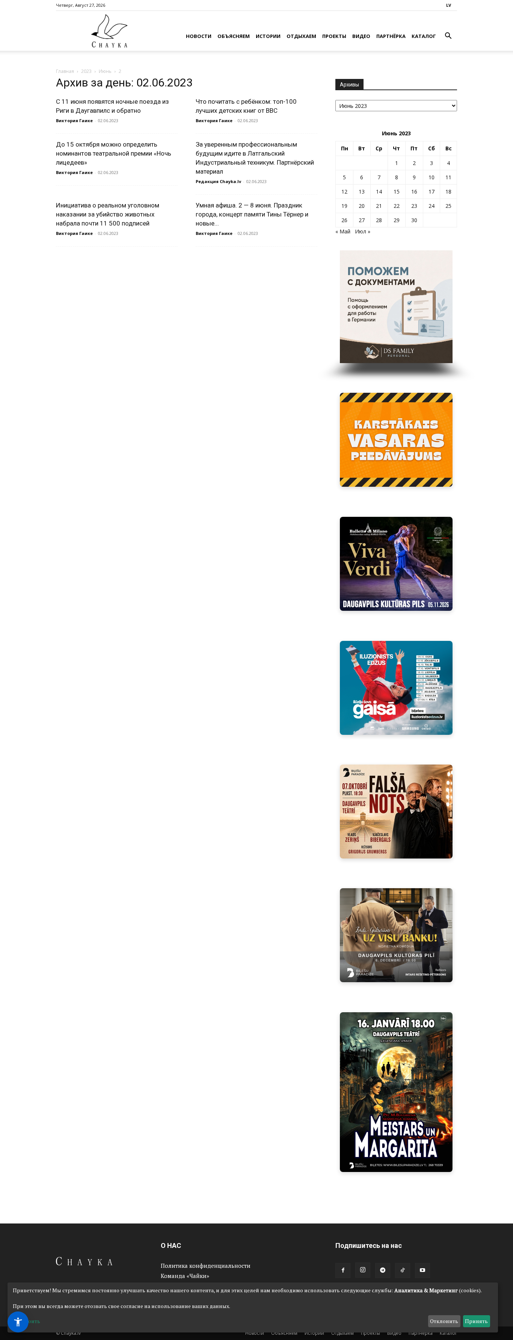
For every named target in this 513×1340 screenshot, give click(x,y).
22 (397, 205)
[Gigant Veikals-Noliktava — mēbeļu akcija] (396, 440)
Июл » (362, 231)
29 (397, 220)
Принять (476, 1321)
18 (448, 191)
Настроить (26, 1321)
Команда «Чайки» (185, 1275)
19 (344, 205)
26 (344, 220)
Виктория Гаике (74, 120)
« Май (342, 231)
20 (362, 205)
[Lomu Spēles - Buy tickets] (396, 935)
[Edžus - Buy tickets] (396, 688)
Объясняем (233, 36)
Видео (361, 36)
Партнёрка (391, 36)
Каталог (424, 36)
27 (362, 220)
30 (414, 220)
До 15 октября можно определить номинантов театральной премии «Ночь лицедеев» (113, 153)
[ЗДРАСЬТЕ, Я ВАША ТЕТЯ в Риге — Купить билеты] (396, 812)
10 (432, 177)
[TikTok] (402, 1270)
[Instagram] (362, 1270)
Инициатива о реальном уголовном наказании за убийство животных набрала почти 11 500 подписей (107, 214)
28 (379, 220)
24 (432, 205)
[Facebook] (342, 1270)
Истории (268, 36)
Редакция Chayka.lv (218, 181)
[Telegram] (382, 1270)
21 (379, 205)
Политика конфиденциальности (205, 1265)
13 (362, 191)
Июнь (105, 71)
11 (448, 177)
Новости (198, 36)
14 (379, 191)
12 (344, 191)
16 (414, 191)
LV (448, 5)
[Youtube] (422, 1270)
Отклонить (444, 1321)
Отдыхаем (301, 36)
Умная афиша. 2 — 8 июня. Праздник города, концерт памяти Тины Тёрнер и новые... (252, 214)
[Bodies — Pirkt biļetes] (396, 1092)
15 (397, 191)
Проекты (334, 36)
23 (414, 205)
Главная (65, 71)
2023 (86, 71)
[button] (448, 36)
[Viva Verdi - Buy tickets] (396, 564)
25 (448, 205)
